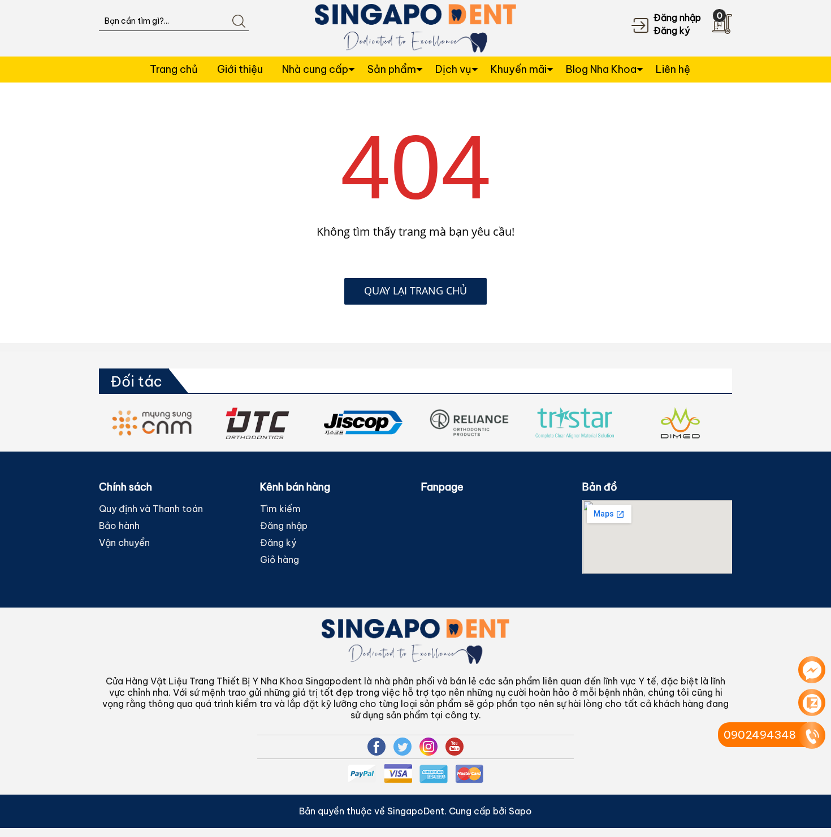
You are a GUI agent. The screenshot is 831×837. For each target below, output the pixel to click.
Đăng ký (671, 30)
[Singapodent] (416, 27)
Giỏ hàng (279, 559)
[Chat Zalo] (811, 702)
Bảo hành (119, 525)
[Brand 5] (284, 422)
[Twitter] (402, 746)
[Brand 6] (390, 422)
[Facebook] (376, 746)
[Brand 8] (602, 422)
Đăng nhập (677, 17)
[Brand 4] (179, 422)
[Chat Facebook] (811, 669)
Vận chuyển (124, 542)
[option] (179, 422)
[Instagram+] (428, 746)
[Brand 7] (496, 422)
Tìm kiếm (280, 508)
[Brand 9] (707, 422)
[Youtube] (454, 746)
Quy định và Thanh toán (151, 508)
